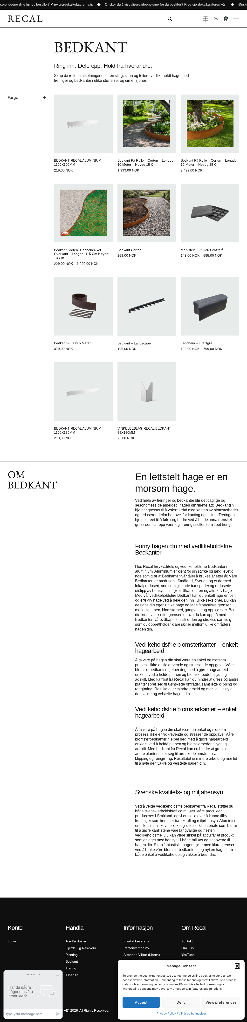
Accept (141, 1002)
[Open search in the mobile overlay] (169, 19)
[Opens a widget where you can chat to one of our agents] (33, 994)
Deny (181, 1002)
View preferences (221, 1002)
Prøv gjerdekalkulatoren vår (64, 4)
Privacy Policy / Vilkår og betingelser (181, 1013)
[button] (237, 966)
